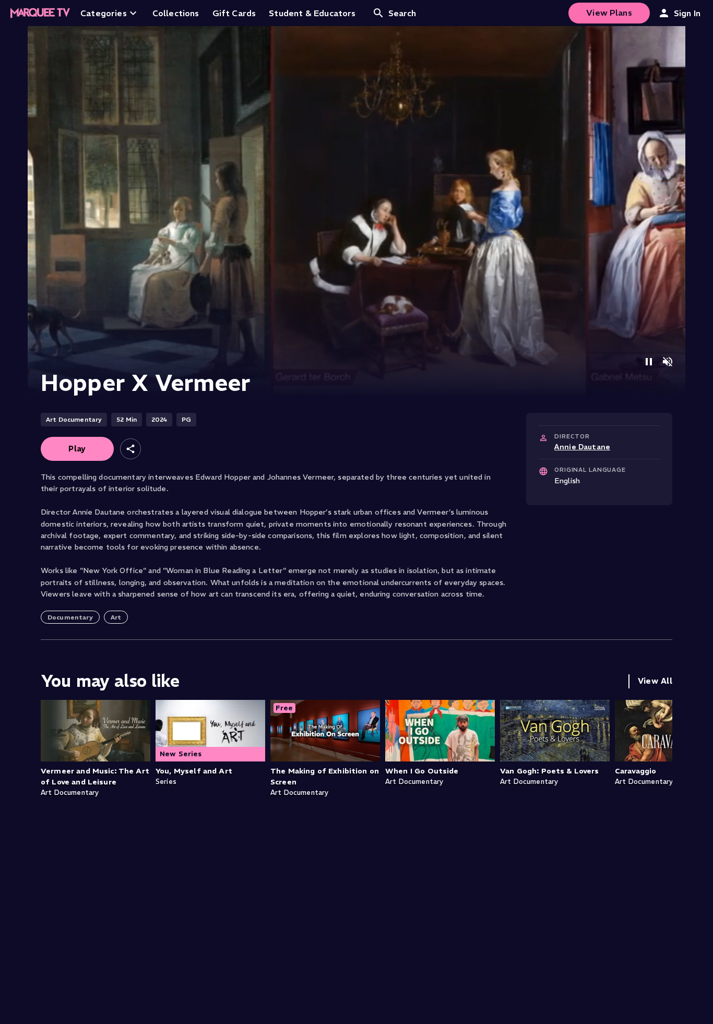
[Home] (40, 13)
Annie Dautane (582, 446)
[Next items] (661, 758)
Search (402, 13)
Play (77, 449)
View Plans (609, 12)
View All (655, 681)
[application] (356, 211)
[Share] (130, 448)
